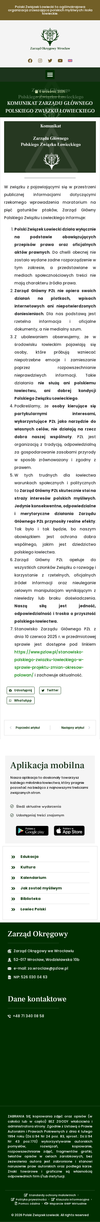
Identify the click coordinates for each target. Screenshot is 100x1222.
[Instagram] (40, 60)
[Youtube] (60, 60)
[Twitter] (50, 60)
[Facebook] (30, 60)
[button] (50, 74)
